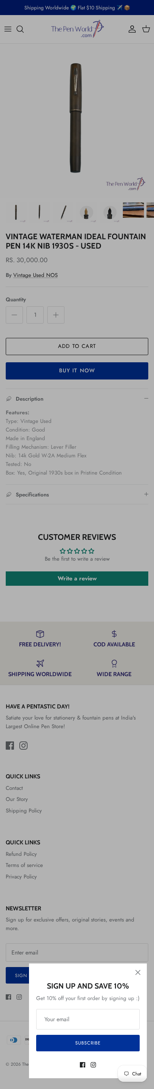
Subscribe (88, 1043)
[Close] (138, 972)
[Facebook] (82, 1064)
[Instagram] (93, 1064)
